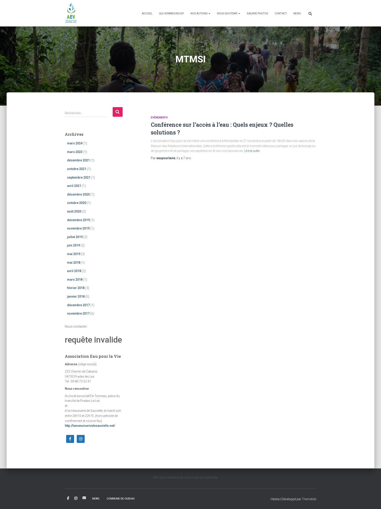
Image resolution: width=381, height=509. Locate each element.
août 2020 (74, 211)
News (297, 13)
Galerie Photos (257, 13)
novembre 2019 (78, 228)
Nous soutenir (227, 13)
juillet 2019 (75, 237)
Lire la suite (252, 151)
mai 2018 (73, 262)
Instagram (76, 498)
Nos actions (199, 13)
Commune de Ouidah (120, 498)
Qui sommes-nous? (171, 13)
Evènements (159, 117)
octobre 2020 (76, 203)
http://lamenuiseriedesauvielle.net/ (90, 425)
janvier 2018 (76, 296)
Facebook (68, 498)
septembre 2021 (78, 177)
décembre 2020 (78, 194)
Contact (281, 13)
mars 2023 (74, 152)
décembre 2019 (78, 220)
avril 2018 (74, 271)
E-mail (84, 498)
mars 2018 (74, 279)
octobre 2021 (76, 169)
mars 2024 (74, 143)
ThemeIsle (309, 499)
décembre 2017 (78, 305)
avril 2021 (74, 186)
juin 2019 (73, 245)
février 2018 (75, 288)
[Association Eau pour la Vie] (71, 13)
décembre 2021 (78, 160)
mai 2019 (73, 254)
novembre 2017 (78, 313)
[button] (209, 13)
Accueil (147, 13)
